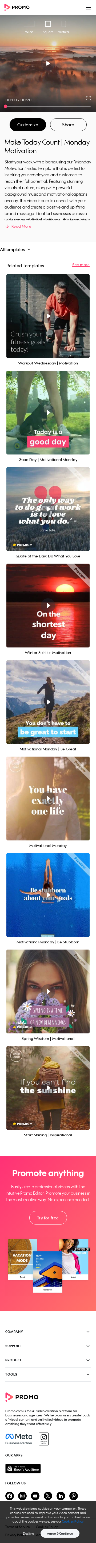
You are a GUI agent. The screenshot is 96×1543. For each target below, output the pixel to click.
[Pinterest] (73, 1496)
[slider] (5, 106)
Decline (28, 1533)
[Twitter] (48, 1496)
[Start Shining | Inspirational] (48, 1088)
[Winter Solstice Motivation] (48, 605)
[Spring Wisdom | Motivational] (48, 991)
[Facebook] (18, 1439)
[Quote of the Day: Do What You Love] (48, 509)
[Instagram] (44, 1439)
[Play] (48, 63)
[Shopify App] (48, 1468)
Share (68, 124)
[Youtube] (35, 1496)
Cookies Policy (72, 1521)
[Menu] (88, 7)
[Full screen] (88, 98)
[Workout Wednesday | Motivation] (48, 316)
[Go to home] (18, 8)
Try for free (48, 1217)
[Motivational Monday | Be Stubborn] (48, 895)
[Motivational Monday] (48, 798)
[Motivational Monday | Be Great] (48, 702)
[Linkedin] (61, 1496)
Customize (27, 124)
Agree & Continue (60, 1533)
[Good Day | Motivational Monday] (48, 412)
